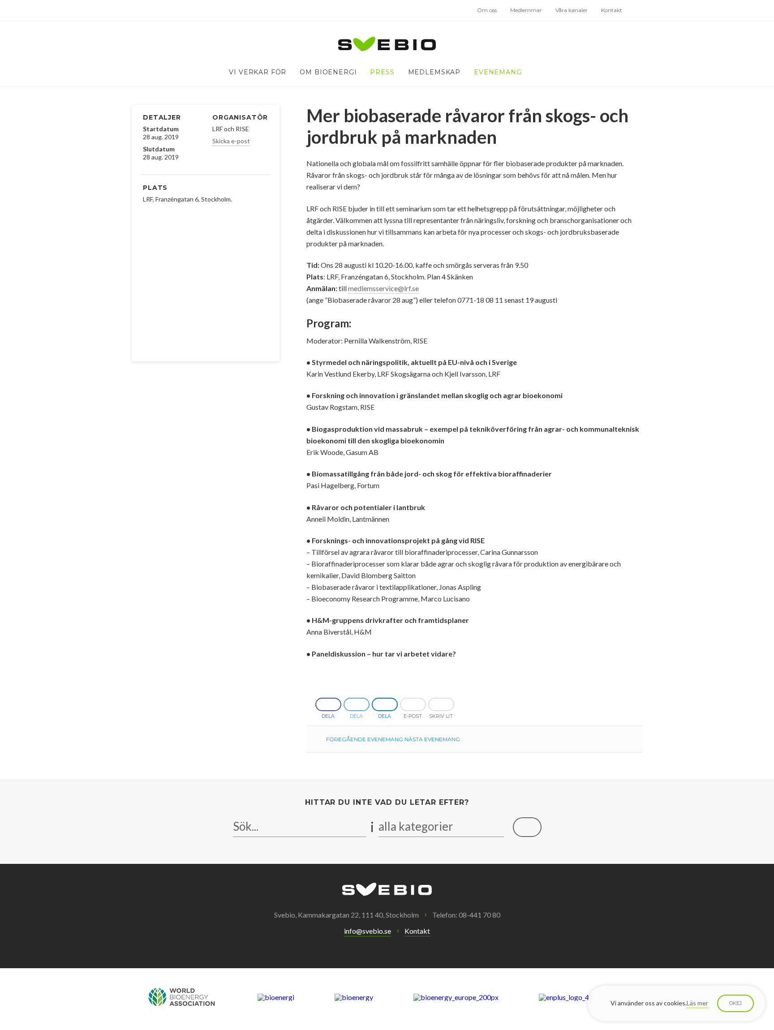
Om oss (487, 10)
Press (382, 72)
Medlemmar (526, 10)
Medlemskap (434, 72)
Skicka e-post (231, 141)
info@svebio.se (367, 931)
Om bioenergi (328, 72)
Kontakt (611, 10)
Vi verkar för (257, 72)
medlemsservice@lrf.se (383, 288)
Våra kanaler (571, 10)
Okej (735, 1003)
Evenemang (498, 72)
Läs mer (697, 1003)
